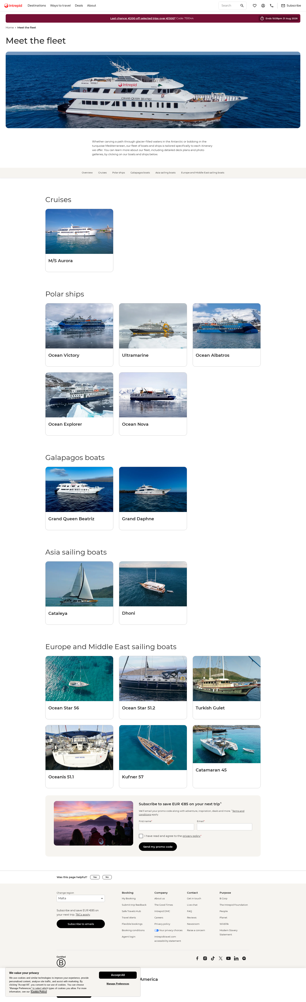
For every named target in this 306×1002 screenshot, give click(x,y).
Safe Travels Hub (131, 911)
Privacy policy (162, 923)
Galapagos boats (140, 172)
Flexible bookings (132, 923)
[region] (73, 982)
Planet (223, 917)
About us (159, 898)
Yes (95, 877)
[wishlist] (254, 5)
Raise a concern (196, 930)
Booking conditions (133, 930)
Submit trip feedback (134, 904)
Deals (79, 5)
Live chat (192, 904)
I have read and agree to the (173, 836)
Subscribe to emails (81, 924)
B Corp (223, 898)
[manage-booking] (263, 5)
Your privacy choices (170, 930)
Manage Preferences (118, 983)
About (91, 5)
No (107, 877)
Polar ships (118, 172)
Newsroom (193, 923)
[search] (229, 6)
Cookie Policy (38, 991)
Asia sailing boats (165, 172)
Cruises (102, 172)
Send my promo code (157, 846)
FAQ (189, 911)
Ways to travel (60, 5)
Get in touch (194, 898)
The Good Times (163, 904)
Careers (158, 917)
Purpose (225, 892)
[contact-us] (271, 5)
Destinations (37, 5)
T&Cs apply (83, 914)
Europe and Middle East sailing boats (202, 172)
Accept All (118, 975)
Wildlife (224, 923)
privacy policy (191, 836)
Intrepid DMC (162, 911)
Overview (87, 172)
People (224, 911)
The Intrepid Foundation (234, 904)
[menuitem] (13, 6)
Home (10, 27)
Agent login (128, 936)
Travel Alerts (129, 917)
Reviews (191, 917)
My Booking (129, 898)
